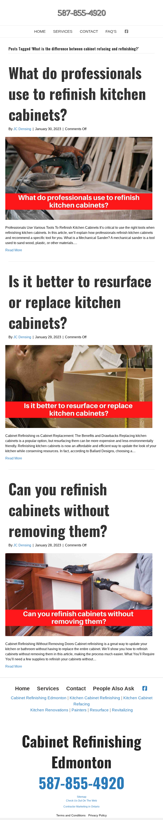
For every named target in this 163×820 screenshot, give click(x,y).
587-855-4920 (82, 782)
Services (62, 31)
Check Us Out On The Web (81, 800)
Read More (13, 250)
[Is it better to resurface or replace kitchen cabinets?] (78, 386)
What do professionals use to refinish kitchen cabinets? (77, 93)
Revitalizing (122, 710)
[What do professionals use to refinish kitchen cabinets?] (78, 178)
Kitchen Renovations (49, 710)
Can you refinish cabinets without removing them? (58, 509)
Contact (89, 31)
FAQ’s (111, 31)
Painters (79, 710)
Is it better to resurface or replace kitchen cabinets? (80, 301)
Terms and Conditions (71, 815)
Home (40, 31)
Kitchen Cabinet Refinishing (95, 698)
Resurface (99, 710)
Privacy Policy (97, 815)
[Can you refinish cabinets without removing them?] (78, 594)
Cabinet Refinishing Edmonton (38, 698)
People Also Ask (113, 688)
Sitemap (81, 796)
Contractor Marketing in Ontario (81, 806)
